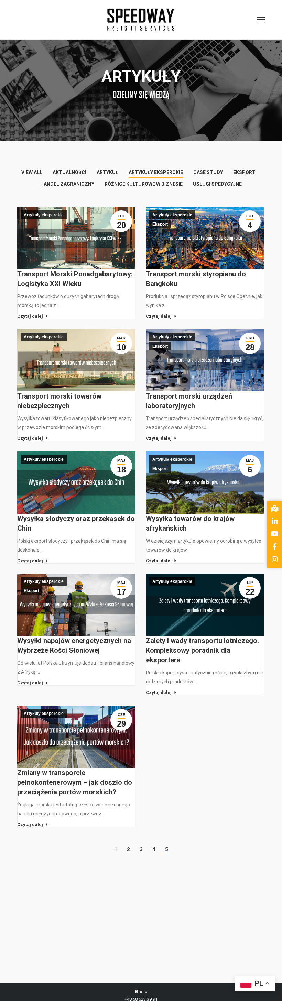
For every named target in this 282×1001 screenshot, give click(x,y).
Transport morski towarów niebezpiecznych (59, 401)
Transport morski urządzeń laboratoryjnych (189, 401)
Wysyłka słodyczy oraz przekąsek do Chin (76, 523)
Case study (208, 172)
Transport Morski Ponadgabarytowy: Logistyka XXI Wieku (75, 279)
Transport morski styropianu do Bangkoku (196, 279)
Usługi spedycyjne (217, 184)
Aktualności (69, 172)
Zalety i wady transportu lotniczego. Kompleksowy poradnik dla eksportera (202, 650)
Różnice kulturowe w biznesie (144, 184)
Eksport (244, 172)
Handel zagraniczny (67, 184)
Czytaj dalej (30, 316)
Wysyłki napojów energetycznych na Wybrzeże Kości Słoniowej (74, 645)
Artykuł (107, 172)
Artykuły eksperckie (156, 172)
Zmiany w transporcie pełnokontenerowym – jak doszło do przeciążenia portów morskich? (74, 782)
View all (31, 172)
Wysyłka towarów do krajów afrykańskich (190, 523)
